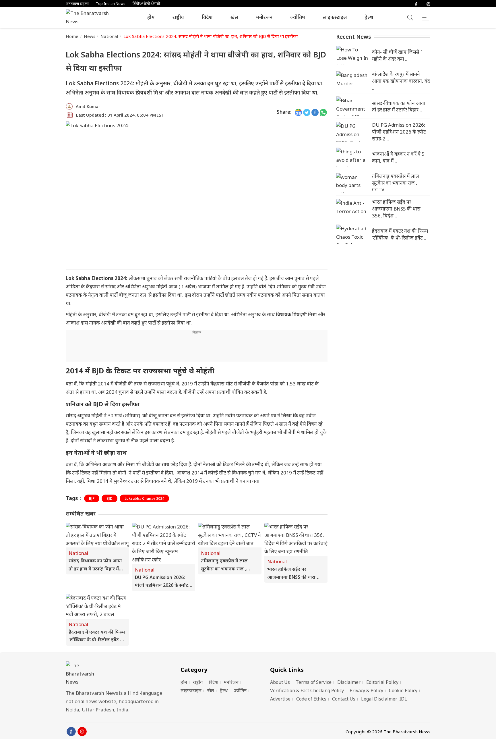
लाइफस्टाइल (335, 17)
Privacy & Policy (366, 690)
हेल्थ (369, 17)
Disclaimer (349, 682)
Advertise (280, 699)
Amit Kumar (88, 106)
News (90, 36)
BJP (91, 498)
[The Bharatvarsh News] (90, 17)
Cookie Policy (403, 690)
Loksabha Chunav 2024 (144, 498)
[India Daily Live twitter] (306, 112)
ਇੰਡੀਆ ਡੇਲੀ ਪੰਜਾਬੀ (146, 3)
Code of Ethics (311, 699)
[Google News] (298, 112)
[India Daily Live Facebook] (315, 112)
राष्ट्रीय (178, 17)
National (109, 36)
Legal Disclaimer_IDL (384, 699)
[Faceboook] (71, 731)
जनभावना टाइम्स (77, 3)
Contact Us (343, 699)
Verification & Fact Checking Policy (307, 690)
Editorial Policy (382, 682)
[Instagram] (428, 3)
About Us (280, 682)
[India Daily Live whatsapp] (323, 112)
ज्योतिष (297, 17)
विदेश (207, 17)
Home (72, 36)
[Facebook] (416, 3)
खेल (234, 17)
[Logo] (116, 673)
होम (151, 17)
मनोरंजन (264, 17)
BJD (109, 498)
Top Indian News (110, 3)
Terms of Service (314, 682)
